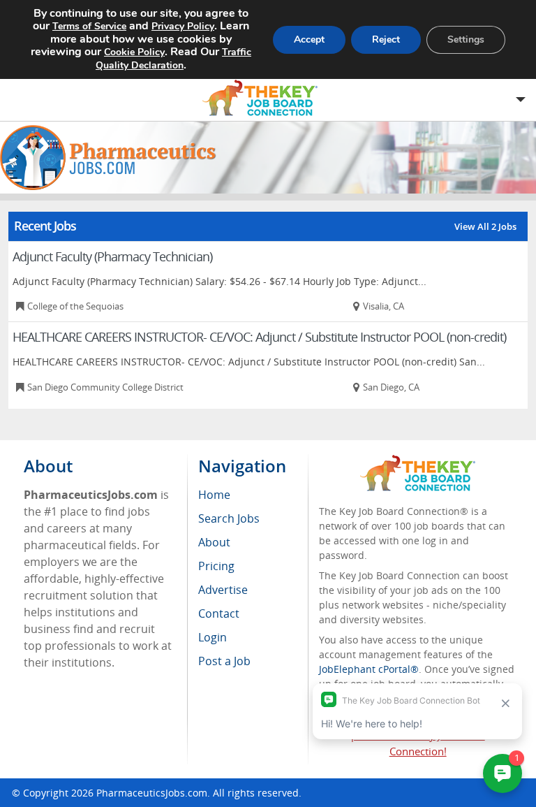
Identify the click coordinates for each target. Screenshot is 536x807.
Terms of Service (89, 26)
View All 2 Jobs (485, 226)
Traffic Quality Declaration (173, 58)
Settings (465, 39)
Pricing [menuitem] (216, 566)
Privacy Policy (182, 26)
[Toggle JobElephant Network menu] (264, 98)
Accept (309, 39)
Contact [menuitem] (218, 613)
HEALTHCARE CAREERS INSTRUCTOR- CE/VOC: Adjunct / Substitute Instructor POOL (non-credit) (259, 336)
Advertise (223, 589)
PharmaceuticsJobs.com (151, 792)
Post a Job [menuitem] (224, 661)
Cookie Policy (134, 52)
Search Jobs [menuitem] (229, 518)
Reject (386, 39)
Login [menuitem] (212, 637)
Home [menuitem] (214, 494)
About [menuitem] (214, 542)
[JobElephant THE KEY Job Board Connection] (417, 461)
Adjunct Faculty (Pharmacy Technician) (112, 256)
